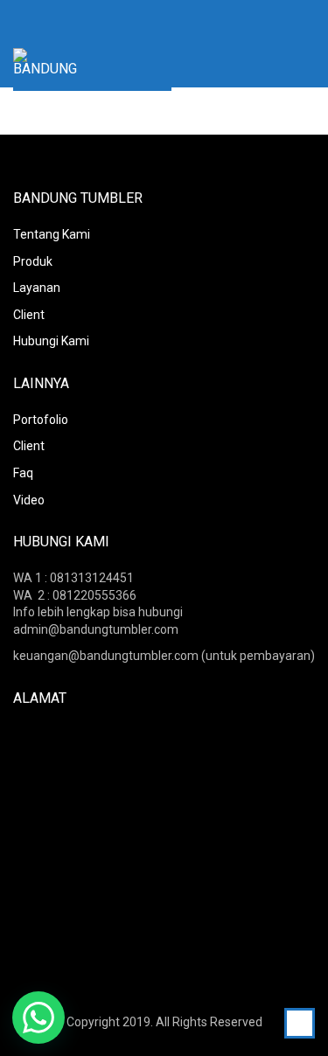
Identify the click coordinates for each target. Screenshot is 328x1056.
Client (29, 315)
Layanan (36, 288)
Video (29, 500)
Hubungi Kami (51, 341)
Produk (32, 261)
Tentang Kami (51, 234)
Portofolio (40, 420)
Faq (23, 473)
